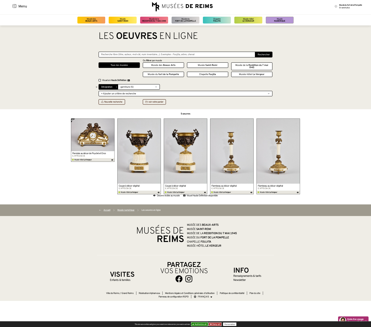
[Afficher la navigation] (14, 6)
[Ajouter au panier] (112, 121)
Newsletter (239, 280)
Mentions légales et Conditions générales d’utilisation (190, 293)
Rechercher (264, 54)
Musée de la (154, 20)
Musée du (185, 20)
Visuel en (114, 80)
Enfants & (120, 280)
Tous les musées (119, 65)
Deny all (216, 324)
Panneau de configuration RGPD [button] (174, 296)
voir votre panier (155, 102)
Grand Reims (127, 293)
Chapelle (217, 20)
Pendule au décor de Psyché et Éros (89, 153)
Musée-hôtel (248, 20)
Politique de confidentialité (232, 293)
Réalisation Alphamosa (149, 293)
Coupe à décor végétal (129, 186)
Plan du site (254, 293)
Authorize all (200, 324)
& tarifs (247, 276)
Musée (122, 20)
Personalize (229, 324)
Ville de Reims (112, 293)
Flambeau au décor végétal (224, 186)
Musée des (91, 20)
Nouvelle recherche (113, 102)
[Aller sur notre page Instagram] (188, 278)
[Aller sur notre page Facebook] (179, 278)
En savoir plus (344, 8)
